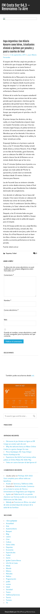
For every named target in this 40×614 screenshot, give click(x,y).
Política (8, 576)
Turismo (9, 600)
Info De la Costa (12, 563)
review (8, 584)
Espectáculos (10, 552)
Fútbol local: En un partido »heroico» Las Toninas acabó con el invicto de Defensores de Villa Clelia (20, 497)
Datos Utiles (10, 544)
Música (8, 571)
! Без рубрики (11, 521)
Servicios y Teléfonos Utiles (23, 483)
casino (8, 536)
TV (7, 603)
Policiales (9, 573)
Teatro (8, 592)
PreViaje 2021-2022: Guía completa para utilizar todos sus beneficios (18, 478)
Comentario (9, 275)
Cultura (8, 542)
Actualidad (10, 523)
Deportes (9, 253)
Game (8, 558)
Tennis (8, 597)
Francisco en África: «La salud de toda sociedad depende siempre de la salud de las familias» (19, 504)
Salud (8, 587)
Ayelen (8, 494)
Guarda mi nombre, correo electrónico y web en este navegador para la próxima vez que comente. (20, 334)
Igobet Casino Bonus (13, 560)
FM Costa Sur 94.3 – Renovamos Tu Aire (16, 7)
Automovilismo (11, 529)
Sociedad (9, 589)
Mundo (8, 568)
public (8, 581)
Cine (7, 539)
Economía (9, 550)
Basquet (9, 531)
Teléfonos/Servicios (13, 595)
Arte (7, 526)
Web (5, 319)
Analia (8, 483)
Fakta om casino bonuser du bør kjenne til (21, 462)
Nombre (7, 300)
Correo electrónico (11, 310)
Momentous (30, 612)
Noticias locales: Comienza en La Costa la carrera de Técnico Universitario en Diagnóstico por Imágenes (19, 489)
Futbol (14, 253)
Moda (8, 566)
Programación (11, 579)
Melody (8, 502)
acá (32, 375)
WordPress (21, 612)
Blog (7, 534)
